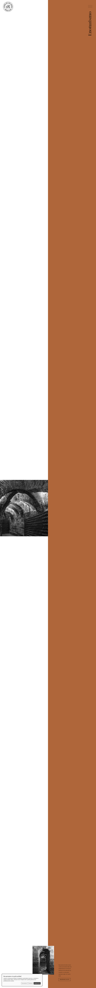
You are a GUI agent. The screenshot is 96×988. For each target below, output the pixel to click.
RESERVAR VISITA (64, 979)
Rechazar (31, 983)
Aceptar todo (37, 983)
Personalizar (24, 983)
